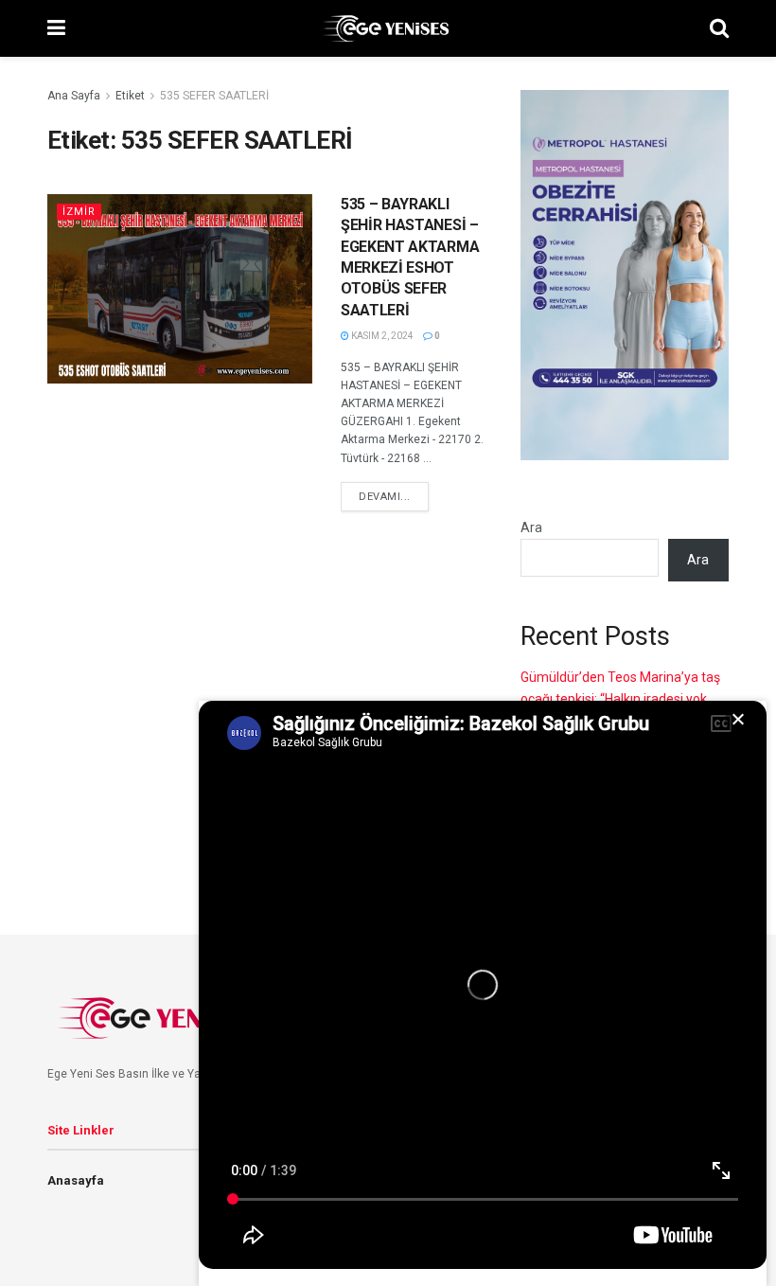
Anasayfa (75, 1180)
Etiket (130, 95)
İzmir (79, 211)
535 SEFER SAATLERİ (214, 95)
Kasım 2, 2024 (381, 335)
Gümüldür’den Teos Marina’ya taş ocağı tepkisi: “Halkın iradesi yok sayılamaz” (620, 698)
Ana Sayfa (73, 95)
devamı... (385, 497)
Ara (531, 527)
